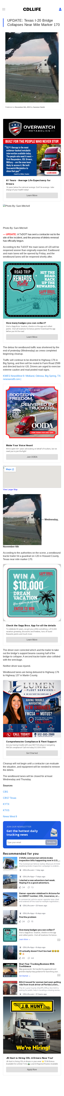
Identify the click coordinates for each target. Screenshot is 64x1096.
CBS (5, 792)
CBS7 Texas (9, 798)
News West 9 (10, 816)
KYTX (6, 804)
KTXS (6, 810)
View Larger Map (10, 489)
